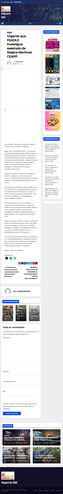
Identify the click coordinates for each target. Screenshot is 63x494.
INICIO (35, 490)
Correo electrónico (9, 381)
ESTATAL (52, 490)
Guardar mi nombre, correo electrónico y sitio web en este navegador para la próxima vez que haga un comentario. (20, 406)
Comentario (7, 338)
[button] (57, 23)
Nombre (6, 371)
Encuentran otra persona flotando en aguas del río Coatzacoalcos (16, 457)
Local (6, 453)
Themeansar (4, 491)
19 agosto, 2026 (41, 460)
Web (4, 391)
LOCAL (40, 490)
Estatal (9, 32)
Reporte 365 (9, 482)
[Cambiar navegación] (30, 23)
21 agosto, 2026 (11, 442)
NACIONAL (59, 490)
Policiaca (7, 435)
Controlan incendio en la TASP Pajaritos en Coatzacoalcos (52, 157)
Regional (37, 435)
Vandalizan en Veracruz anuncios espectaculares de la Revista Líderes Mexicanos (12, 272)
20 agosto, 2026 (41, 442)
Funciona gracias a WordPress (9, 489)
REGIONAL (46, 490)
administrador (19, 61)
